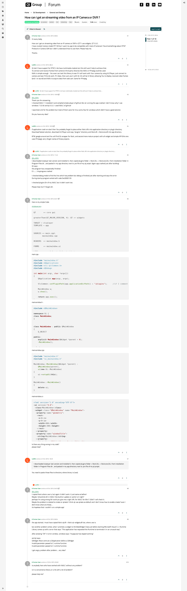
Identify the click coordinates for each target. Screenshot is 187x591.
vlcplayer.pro (36, 206)
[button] (3, 588)
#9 (128, 519)
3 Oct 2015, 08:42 (47, 65)
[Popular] (3, 15)
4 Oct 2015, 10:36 (52, 94)
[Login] (184, 2)
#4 (128, 126)
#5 (128, 155)
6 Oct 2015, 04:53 (52, 488)
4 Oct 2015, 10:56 (47, 126)
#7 (128, 459)
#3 (128, 94)
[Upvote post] (119, 58)
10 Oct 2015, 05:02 (52, 562)
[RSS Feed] (44, 29)
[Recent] (3, 7)
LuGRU (34, 65)
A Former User (36, 36)
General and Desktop (33, 22)
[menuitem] (184, 2)
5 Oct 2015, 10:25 (47, 459)
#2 (128, 65)
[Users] (3, 20)
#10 (127, 562)
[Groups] (3, 24)
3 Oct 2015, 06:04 (52, 36)
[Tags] (3, 11)
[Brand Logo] (43, 5)
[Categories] (3, 2)
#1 (128, 36)
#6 (128, 199)
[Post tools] (127, 58)
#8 (128, 488)
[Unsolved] (3, 37)
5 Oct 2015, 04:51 (52, 199)
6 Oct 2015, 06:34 (52, 519)
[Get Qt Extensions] (3, 33)
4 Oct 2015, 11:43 (52, 155)
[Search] (3, 28)
